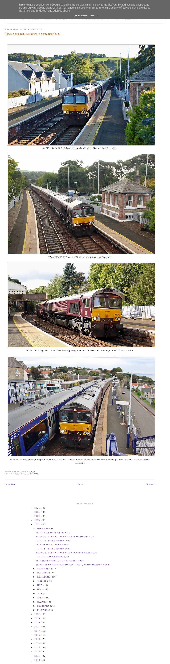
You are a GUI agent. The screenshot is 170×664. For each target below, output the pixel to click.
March (42, 601)
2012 (37, 651)
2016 (37, 635)
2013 (37, 647)
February (43, 605)
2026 (37, 507)
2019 (37, 622)
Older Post (150, 484)
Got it (94, 15)
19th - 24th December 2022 (53, 540)
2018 (37, 626)
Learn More (80, 15)
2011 (37, 655)
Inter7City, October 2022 (52, 544)
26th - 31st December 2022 (53, 532)
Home (80, 484)
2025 (37, 511)
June (40, 589)
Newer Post (10, 484)
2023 (37, 520)
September (44, 576)
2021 (37, 614)
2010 (37, 659)
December (44, 528)
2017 (37, 630)
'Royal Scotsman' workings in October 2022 (65, 536)
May (40, 593)
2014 (37, 643)
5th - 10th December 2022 (52, 556)
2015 (37, 639)
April (41, 597)
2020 (37, 618)
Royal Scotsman (29, 474)
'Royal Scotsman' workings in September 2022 (32, 34)
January (42, 609)
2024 (37, 515)
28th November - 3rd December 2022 (60, 560)
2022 (37, 524)
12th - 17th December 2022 (53, 548)
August (42, 580)
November (44, 568)
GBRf (16, 474)
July (40, 585)
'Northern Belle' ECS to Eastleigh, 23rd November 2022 (73, 564)
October (43, 572)
